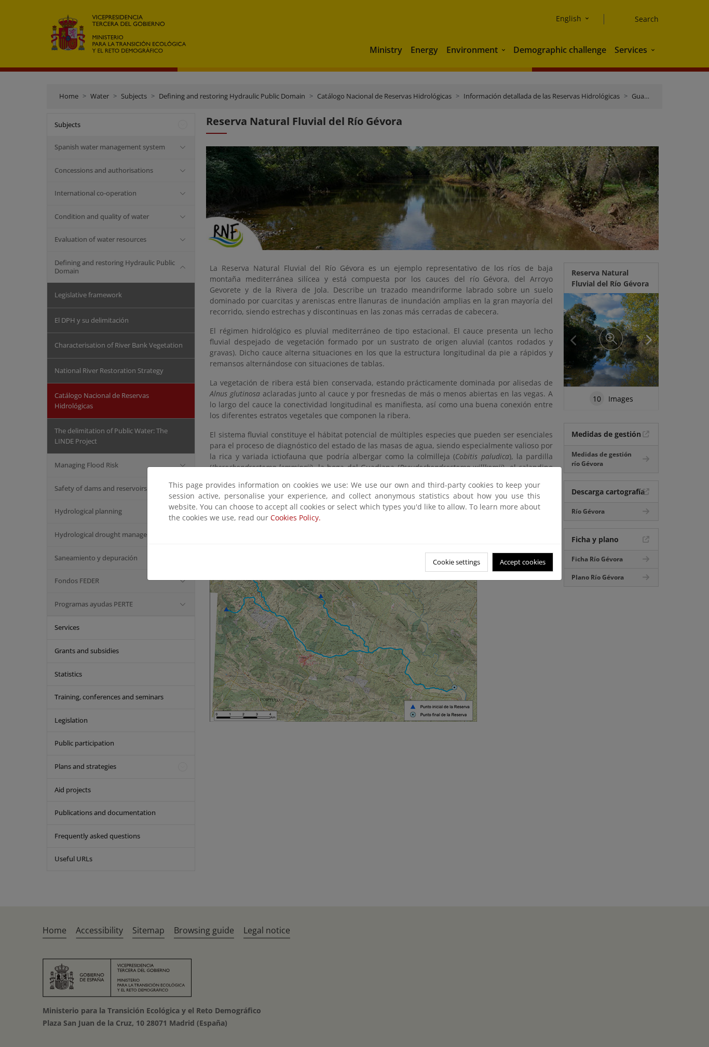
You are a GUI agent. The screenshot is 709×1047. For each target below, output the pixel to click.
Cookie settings (456, 562)
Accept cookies (523, 562)
